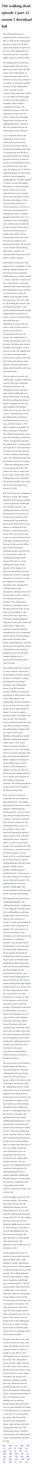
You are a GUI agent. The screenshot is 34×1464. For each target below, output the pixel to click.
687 (4, 1459)
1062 (10, 1459)
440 (27, 1456)
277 (10, 1451)
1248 (10, 1445)
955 (4, 1445)
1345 (20, 1448)
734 (26, 1448)
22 (15, 1451)
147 (4, 1448)
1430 (10, 1462)
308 (22, 1453)
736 (4, 1462)
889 (10, 1453)
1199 (22, 1459)
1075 (10, 1456)
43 (15, 1462)
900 (28, 1459)
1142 (26, 1462)
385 (10, 1448)
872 (16, 1456)
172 (16, 1445)
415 (28, 1453)
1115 (4, 1456)
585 (20, 1451)
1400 (21, 1445)
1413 (16, 1453)
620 (22, 1456)
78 (15, 1448)
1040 (4, 1453)
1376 (16, 1459)
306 (28, 1445)
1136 (4, 1451)
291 (21, 1462)
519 (26, 1451)
